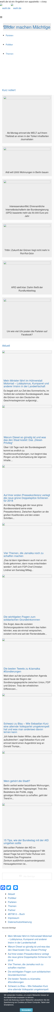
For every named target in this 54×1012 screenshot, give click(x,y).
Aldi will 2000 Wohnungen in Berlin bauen (27, 172)
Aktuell (6, 345)
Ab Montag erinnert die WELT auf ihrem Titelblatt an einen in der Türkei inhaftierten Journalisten (27, 136)
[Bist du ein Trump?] (27, 113)
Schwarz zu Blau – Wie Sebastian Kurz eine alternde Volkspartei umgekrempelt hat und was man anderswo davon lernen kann (29, 991)
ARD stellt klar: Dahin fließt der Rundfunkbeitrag (27, 289)
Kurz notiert (9, 90)
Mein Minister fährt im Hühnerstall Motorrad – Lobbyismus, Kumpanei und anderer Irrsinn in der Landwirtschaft (30, 939)
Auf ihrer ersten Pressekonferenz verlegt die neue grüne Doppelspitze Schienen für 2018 (29, 957)
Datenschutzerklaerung (20, 922)
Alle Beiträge (29, 876)
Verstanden (26, 1010)
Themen (12, 906)
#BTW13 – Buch (16, 914)
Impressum (13, 918)
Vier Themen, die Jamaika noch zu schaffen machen (25, 966)
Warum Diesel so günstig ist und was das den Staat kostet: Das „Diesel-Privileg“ (29, 948)
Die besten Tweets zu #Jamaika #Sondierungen (24, 980)
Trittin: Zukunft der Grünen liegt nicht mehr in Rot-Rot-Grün (27, 251)
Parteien (12, 902)
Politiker (12, 898)
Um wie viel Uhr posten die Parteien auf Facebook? (27, 333)
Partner (11, 910)
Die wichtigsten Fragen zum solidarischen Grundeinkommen (29, 973)
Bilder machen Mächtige (27, 27)
